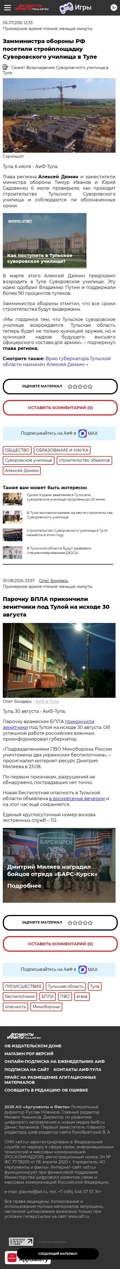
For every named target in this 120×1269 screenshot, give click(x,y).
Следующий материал (57, 1254)
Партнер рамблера (52, 1241)
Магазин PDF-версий (29, 1053)
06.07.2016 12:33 (18, 22)
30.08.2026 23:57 (19, 580)
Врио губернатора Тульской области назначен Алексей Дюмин (57, 361)
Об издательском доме (32, 1045)
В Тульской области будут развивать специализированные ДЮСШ (59, 550)
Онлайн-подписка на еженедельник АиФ (54, 1061)
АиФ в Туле (47, 701)
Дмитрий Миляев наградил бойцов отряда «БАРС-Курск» (52, 870)
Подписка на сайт (26, 1069)
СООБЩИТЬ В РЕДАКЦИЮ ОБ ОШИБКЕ (46, 1090)
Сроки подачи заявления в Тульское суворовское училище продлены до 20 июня (66, 497)
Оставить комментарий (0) (60, 407)
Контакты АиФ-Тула (77, 1069)
